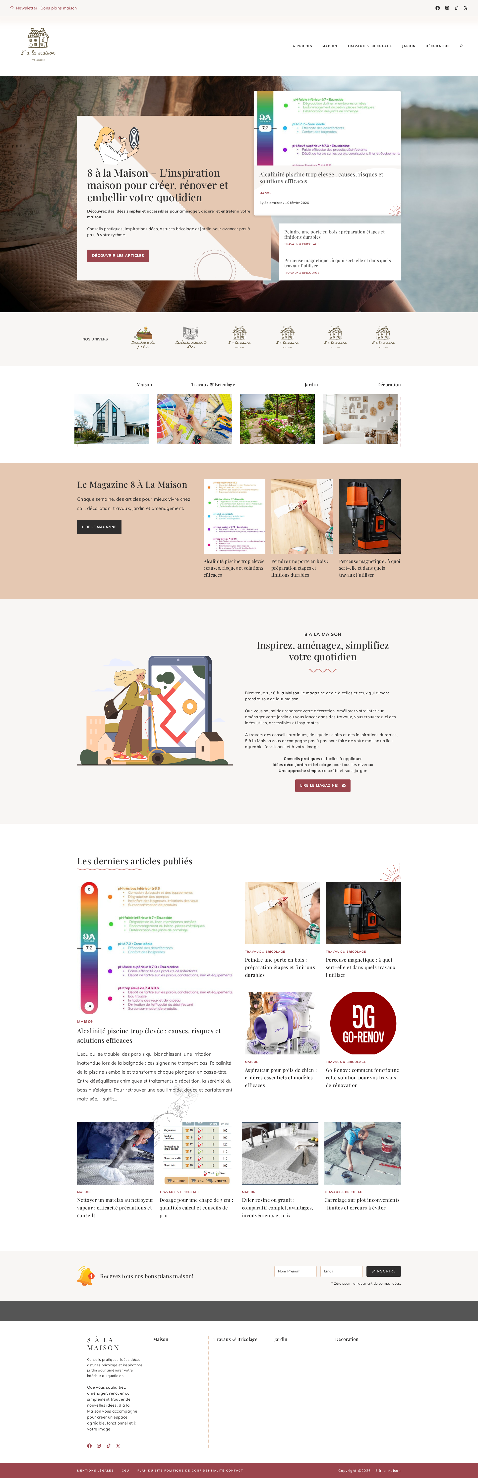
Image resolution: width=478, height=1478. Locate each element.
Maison (330, 46)
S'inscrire (383, 1271)
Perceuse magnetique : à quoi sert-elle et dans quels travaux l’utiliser (337, 262)
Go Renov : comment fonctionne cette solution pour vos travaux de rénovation (362, 1077)
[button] (461, 46)
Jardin (409, 46)
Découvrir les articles (118, 255)
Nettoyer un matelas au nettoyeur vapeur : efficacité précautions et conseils (115, 1207)
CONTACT (234, 1470)
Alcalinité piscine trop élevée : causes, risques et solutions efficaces (321, 177)
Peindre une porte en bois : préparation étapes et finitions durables (334, 234)
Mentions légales (95, 1470)
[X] (466, 8)
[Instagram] (447, 8)
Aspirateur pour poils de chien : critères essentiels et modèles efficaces (281, 1077)
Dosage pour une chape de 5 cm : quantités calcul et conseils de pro (196, 1207)
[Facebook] (437, 8)
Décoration (438, 46)
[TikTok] (456, 8)
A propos (302, 46)
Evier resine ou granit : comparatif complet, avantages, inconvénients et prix (277, 1207)
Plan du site (150, 1470)
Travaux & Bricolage (370, 46)
